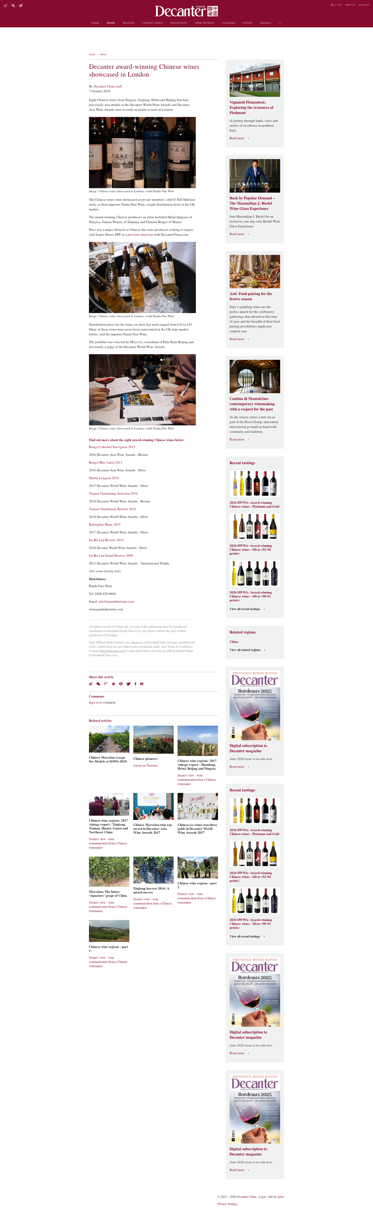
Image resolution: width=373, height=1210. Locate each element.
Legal (262, 1197)
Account (364, 4)
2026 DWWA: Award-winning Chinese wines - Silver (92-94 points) (251, 550)
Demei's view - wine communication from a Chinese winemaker (197, 779)
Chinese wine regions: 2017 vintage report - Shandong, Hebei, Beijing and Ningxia (197, 765)
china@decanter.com (112, 651)
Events (247, 23)
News (111, 23)
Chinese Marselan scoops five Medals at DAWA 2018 (108, 759)
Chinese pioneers (145, 758)
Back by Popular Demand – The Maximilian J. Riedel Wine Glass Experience (252, 203)
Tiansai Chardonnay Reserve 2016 (112, 509)
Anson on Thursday (145, 765)
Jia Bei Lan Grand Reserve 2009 (111, 555)
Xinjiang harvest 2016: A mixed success (151, 890)
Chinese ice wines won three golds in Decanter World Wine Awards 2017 (197, 829)
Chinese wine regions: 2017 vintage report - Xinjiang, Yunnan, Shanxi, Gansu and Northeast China (108, 826)
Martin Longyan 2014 (104, 478)
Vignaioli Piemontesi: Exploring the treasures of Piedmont (251, 107)
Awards (265, 23)
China (234, 642)
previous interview (140, 234)
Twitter (21, 5)
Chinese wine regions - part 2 (197, 885)
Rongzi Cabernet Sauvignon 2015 (112, 447)
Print (141, 683)
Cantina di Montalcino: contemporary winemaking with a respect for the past (252, 404)
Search (280, 24)
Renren (121, 683)
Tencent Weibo (106, 683)
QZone (113, 683)
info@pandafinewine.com (116, 601)
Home (95, 23)
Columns (228, 23)
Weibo (6, 5)
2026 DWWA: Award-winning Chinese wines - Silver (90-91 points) (251, 596)
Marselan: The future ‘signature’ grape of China (108, 894)
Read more (237, 138)
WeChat (13, 5)
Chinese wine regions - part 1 (108, 949)
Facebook (135, 683)
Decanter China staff (108, 86)
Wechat (98, 683)
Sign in (94, 702)
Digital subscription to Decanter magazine (248, 748)
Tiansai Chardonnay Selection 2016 (113, 493)
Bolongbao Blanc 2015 (105, 524)
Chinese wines (152, 23)
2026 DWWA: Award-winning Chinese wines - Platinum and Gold (254, 504)
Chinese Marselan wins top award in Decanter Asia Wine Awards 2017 (152, 829)
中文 (339, 4)
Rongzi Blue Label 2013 (105, 462)
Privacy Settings (227, 1204)
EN (332, 4)
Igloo (281, 1197)
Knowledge (178, 23)
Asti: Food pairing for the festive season (251, 296)
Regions (128, 23)
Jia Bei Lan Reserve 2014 (106, 540)
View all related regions (245, 650)
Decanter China (186, 11)
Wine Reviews (204, 23)
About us (350, 4)
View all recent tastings (245, 609)
